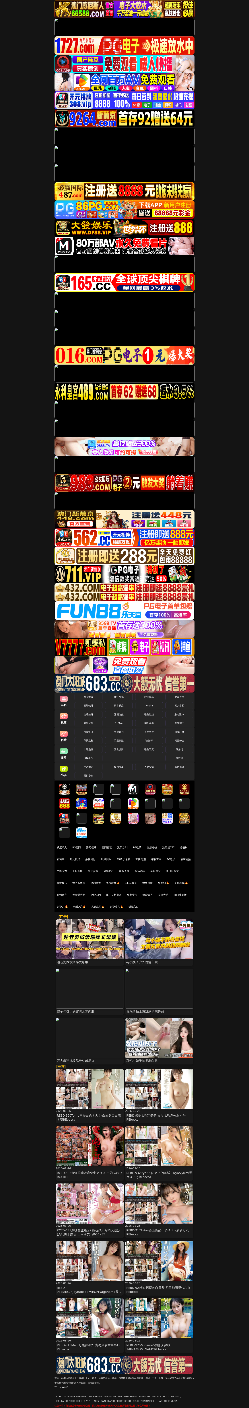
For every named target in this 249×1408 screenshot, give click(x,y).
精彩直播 (156, 859)
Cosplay (149, 705)
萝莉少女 (179, 697)
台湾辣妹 (88, 714)
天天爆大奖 (78, 894)
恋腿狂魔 (179, 732)
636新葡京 (131, 883)
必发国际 (155, 871)
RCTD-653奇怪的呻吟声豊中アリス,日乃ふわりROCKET (89, 1175)
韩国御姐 (119, 714)
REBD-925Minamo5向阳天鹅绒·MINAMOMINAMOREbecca (148, 1347)
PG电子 (137, 847)
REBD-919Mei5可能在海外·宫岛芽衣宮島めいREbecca (88, 1347)
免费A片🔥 (79, 906)
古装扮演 (88, 732)
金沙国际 (95, 894)
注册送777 (168, 847)
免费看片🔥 (113, 883)
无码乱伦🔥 (181, 883)
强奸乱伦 (119, 697)
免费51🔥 (163, 883)
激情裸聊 (147, 883)
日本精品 (119, 705)
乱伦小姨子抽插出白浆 (142, 1060)
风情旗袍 (88, 740)
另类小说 (88, 775)
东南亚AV (179, 714)
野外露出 (179, 723)
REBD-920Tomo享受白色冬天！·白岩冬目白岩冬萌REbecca (89, 1117)
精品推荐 (88, 697)
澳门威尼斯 (180, 894)
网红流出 (149, 723)
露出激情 (119, 749)
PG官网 (76, 847)
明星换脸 (119, 740)
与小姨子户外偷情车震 (142, 962)
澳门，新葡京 (114, 894)
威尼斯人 (62, 847)
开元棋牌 (91, 847)
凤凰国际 (106, 859)
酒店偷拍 (185, 859)
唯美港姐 (149, 714)
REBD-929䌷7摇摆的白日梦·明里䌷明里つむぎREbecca (158, 1290)
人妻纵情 (149, 767)
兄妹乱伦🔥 (98, 906)
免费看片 (132, 894)
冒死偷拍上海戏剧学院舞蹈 (145, 1011)
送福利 (183, 847)
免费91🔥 (62, 906)
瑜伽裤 (149, 740)
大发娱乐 (62, 883)
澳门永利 (122, 847)
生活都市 (88, 767)
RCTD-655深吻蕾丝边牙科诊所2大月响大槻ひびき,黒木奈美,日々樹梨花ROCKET (88, 1232)
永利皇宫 (95, 883)
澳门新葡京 (172, 871)
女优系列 (119, 732)
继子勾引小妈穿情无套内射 (75, 1011)
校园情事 (119, 767)
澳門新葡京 (78, 883)
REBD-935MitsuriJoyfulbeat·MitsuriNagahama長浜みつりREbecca (89, 1292)
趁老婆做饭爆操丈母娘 (72, 962)
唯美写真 (149, 749)
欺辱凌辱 (88, 723)
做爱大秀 (147, 894)
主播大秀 (62, 871)
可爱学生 (149, 732)
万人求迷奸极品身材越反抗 (75, 1060)
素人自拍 (179, 705)
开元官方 (62, 894)
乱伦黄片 (93, 871)
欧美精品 (149, 697)
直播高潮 (140, 859)
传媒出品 (88, 758)
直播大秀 (163, 894)
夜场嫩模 (140, 871)
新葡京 (60, 859)
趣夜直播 (124, 871)
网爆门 (179, 749)
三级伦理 (88, 705)
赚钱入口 (134, 906)
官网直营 (107, 847)
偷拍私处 (109, 871)
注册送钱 (152, 847)
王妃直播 (77, 871)
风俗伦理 (179, 767)
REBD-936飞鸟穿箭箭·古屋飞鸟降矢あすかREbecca (156, 1117)
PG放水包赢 (123, 859)
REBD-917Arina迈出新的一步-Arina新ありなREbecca (157, 1232)
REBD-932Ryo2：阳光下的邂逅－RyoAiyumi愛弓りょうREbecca (159, 1175)
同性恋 (179, 758)
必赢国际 (90, 859)
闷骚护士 (179, 740)
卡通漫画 (88, 749)
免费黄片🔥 (116, 906)
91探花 (118, 723)
